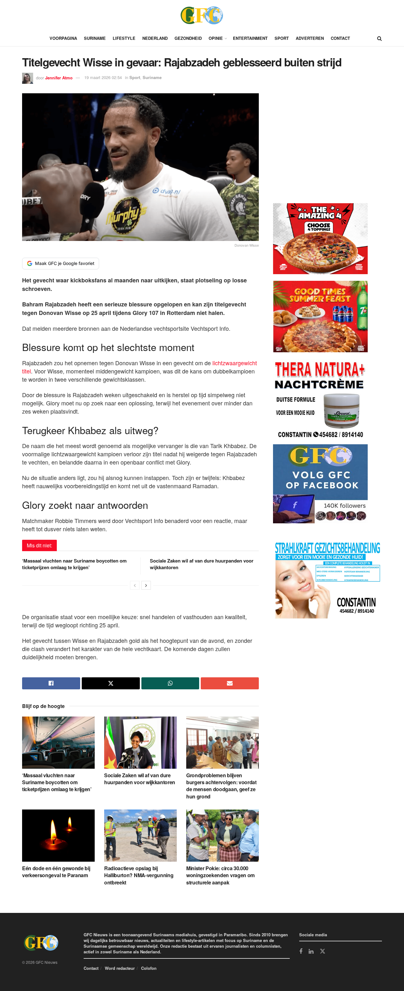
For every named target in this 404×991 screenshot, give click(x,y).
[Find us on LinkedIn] (311, 951)
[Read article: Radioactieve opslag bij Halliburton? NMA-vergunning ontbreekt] (140, 835)
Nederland (155, 38)
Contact (340, 38)
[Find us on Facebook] (300, 951)
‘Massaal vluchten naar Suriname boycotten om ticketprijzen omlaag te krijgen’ (74, 564)
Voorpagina (63, 38)
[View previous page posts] (135, 585)
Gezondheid (188, 38)
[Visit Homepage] (202, 15)
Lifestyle (124, 38)
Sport (282, 38)
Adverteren (310, 38)
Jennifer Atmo (59, 77)
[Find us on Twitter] (322, 951)
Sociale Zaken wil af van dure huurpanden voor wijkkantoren (201, 564)
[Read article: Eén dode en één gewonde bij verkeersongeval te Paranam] (58, 835)
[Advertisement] (320, 149)
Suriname (95, 38)
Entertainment (250, 38)
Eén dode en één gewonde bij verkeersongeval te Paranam (56, 872)
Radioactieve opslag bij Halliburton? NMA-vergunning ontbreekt (138, 875)
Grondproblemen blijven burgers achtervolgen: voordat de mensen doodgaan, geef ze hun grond (221, 786)
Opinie (216, 38)
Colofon (149, 968)
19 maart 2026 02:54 (103, 77)
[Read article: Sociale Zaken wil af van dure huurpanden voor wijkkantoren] (140, 742)
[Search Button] (379, 38)
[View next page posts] (146, 585)
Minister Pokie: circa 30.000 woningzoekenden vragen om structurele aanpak (220, 875)
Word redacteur (120, 968)
